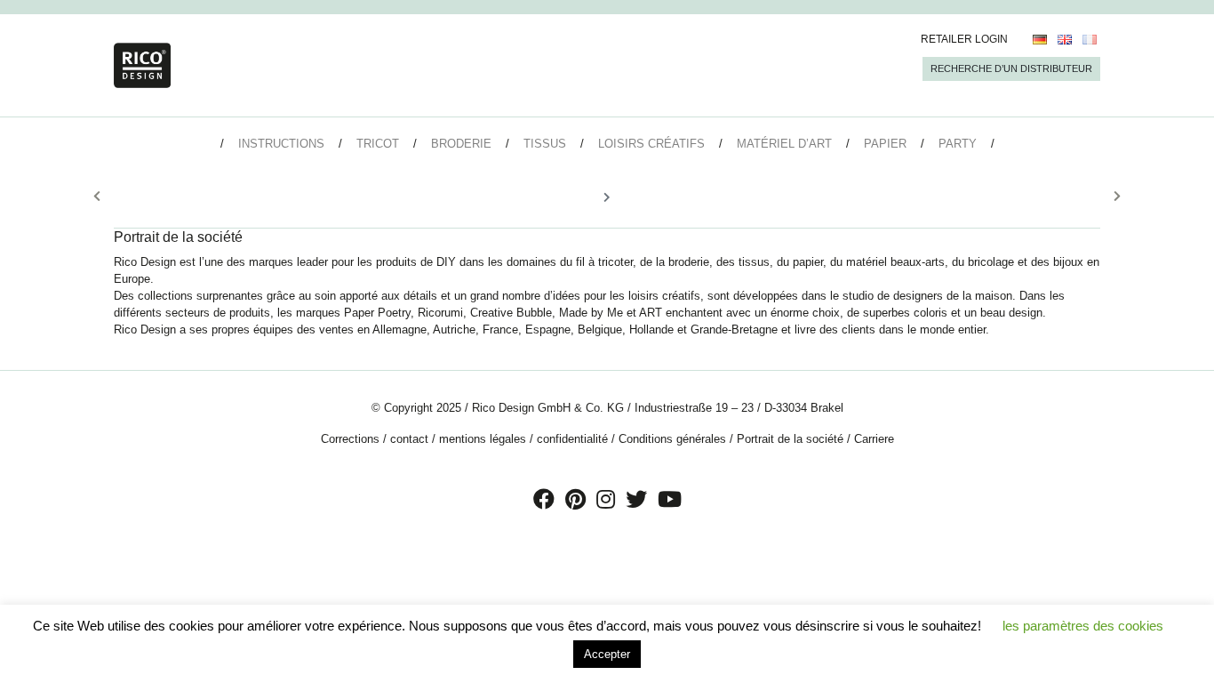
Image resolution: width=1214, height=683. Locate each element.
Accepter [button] (607, 654)
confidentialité (572, 439)
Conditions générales (672, 439)
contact (409, 439)
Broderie (461, 143)
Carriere (874, 439)
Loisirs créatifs (651, 143)
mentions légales (482, 439)
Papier (885, 143)
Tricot (377, 143)
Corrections (350, 439)
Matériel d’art (784, 143)
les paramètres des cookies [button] (1082, 625)
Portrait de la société (790, 439)
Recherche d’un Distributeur (1011, 68)
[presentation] (97, 196)
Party (957, 143)
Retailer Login (964, 39)
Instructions (281, 143)
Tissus (544, 143)
